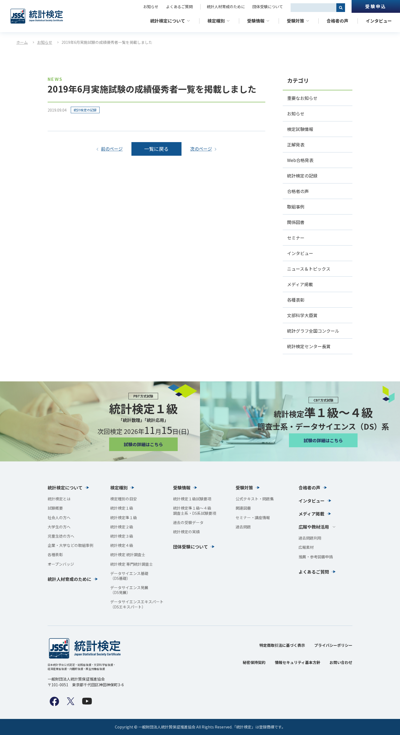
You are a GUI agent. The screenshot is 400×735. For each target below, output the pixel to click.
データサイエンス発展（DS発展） (129, 590)
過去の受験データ (188, 522)
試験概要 (55, 508)
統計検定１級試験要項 (192, 498)
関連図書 (243, 508)
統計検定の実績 (186, 531)
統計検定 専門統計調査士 (131, 564)
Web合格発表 (300, 160)
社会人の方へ (59, 517)
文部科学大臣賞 (302, 315)
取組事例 (295, 206)
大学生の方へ (59, 526)
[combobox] (313, 7)
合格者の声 (337, 20)
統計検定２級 (121, 526)
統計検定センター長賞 (309, 346)
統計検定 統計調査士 (127, 554)
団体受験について (268, 6)
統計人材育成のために (226, 6)
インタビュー (379, 20)
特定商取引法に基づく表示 (282, 645)
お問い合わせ (341, 662)
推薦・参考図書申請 (316, 556)
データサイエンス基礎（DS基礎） (129, 576)
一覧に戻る (156, 148)
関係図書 (295, 222)
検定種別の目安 (123, 498)
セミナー (295, 237)
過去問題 (243, 526)
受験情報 (255, 20)
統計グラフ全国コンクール (313, 330)
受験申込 (375, 6)
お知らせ (150, 6)
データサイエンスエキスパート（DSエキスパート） (137, 604)
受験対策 (295, 20)
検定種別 (216, 20)
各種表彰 (295, 299)
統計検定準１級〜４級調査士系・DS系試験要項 (194, 510)
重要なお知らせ (302, 98)
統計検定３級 (121, 536)
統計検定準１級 (123, 517)
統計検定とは (59, 498)
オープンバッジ (61, 564)
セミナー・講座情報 (253, 517)
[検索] (340, 7)
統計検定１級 (121, 508)
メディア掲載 (300, 284)
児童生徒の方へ (61, 536)
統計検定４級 (121, 545)
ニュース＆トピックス (308, 268)
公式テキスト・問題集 (255, 498)
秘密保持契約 (254, 662)
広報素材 (306, 547)
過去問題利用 (310, 537)
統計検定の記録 (85, 110)
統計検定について (167, 20)
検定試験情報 (300, 129)
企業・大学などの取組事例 (70, 545)
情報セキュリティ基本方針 (297, 662)
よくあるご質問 (179, 6)
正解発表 (295, 144)
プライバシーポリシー (333, 645)
